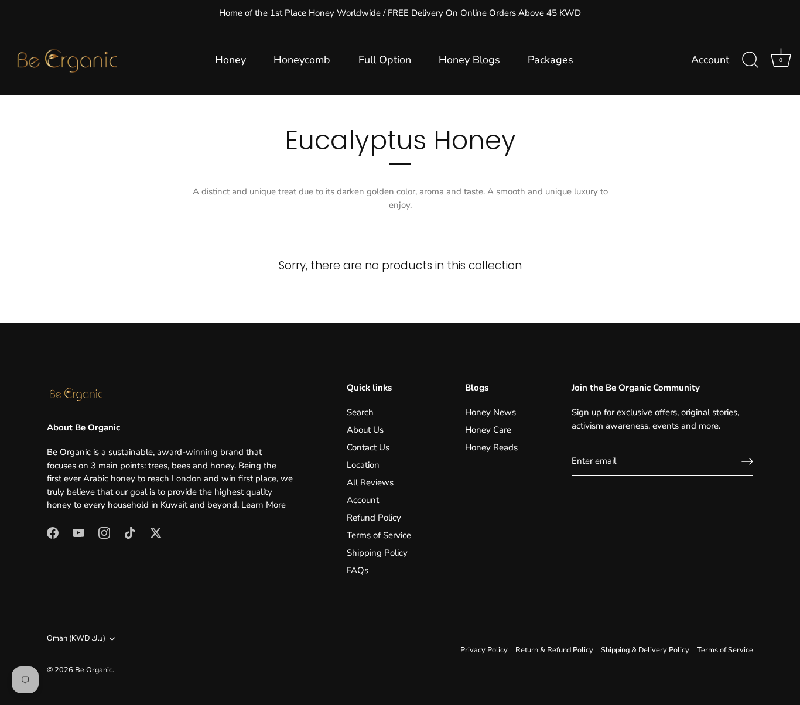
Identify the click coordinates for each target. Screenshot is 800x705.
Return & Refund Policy (554, 650)
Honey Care (488, 430)
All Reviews (370, 482)
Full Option (384, 60)
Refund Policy (374, 517)
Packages (550, 60)
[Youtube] (78, 532)
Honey (230, 60)
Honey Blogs (469, 60)
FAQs (357, 570)
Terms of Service (379, 535)
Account (710, 60)
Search (360, 412)
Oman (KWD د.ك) (76, 639)
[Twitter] (156, 532)
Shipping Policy (377, 553)
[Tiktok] (130, 532)
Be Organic (93, 670)
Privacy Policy (484, 650)
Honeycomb (301, 60)
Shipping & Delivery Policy (645, 650)
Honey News (490, 412)
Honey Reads (491, 447)
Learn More (263, 505)
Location (363, 465)
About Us (365, 430)
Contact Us (368, 447)
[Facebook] (53, 532)
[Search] (750, 60)
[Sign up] (747, 461)
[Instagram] (104, 532)
